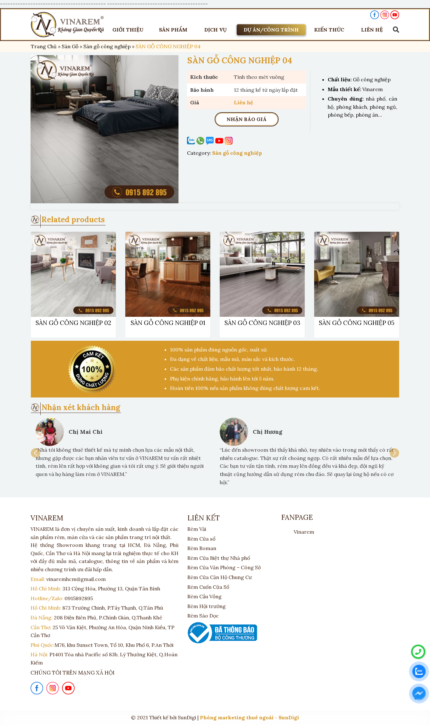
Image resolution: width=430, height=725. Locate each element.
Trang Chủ (44, 46)
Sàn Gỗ (70, 46)
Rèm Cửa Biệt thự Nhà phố (218, 558)
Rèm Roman (201, 548)
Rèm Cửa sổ (201, 539)
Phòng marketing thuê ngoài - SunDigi (249, 717)
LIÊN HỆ (372, 29)
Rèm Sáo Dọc (203, 615)
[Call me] (191, 140)
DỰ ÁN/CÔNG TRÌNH (271, 29)
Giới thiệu (128, 29)
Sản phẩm (173, 29)
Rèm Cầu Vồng (204, 596)
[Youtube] (220, 140)
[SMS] (210, 140)
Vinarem (304, 532)
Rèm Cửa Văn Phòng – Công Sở (224, 567)
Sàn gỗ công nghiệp (107, 46)
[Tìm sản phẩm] (394, 29)
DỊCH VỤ (215, 29)
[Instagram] (229, 140)
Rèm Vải (196, 529)
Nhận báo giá (247, 119)
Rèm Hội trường (206, 606)
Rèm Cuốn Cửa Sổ (208, 587)
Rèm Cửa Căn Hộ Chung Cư (219, 577)
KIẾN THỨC (329, 29)
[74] (104, 129)
